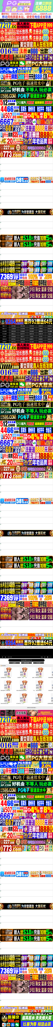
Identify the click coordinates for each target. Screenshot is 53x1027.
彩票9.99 (41, 333)
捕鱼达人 (14, 333)
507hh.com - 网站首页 (11, 20)
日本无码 (32, 326)
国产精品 (14, 326)
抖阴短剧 (50, 341)
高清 (42, 657)
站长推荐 (4, 331)
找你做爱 (32, 331)
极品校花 (41, 341)
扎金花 (49, 333)
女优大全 (50, 336)
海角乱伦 (50, 339)
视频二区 (4, 328)
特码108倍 (26, 662)
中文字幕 (23, 328)
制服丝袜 (50, 328)
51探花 (31, 336)
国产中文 (14, 341)
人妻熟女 (41, 328)
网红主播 (23, 326)
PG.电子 (39, 662)
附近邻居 (14, 331)
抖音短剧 (14, 336)
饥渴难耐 (23, 331)
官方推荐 (4, 333)
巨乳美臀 (32, 328)
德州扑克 (32, 333)
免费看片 (4, 341)
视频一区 (4, 326)
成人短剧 (32, 341)
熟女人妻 (23, 339)
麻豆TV (22, 336)
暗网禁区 (41, 339)
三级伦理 (14, 328)
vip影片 (14, 662)
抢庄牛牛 (23, 333)
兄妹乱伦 (23, 341)
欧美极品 (50, 326)
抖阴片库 (4, 339)
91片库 (40, 336)
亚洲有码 (41, 326)
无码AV (4, 336)
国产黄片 (14, 339)
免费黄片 (32, 339)
